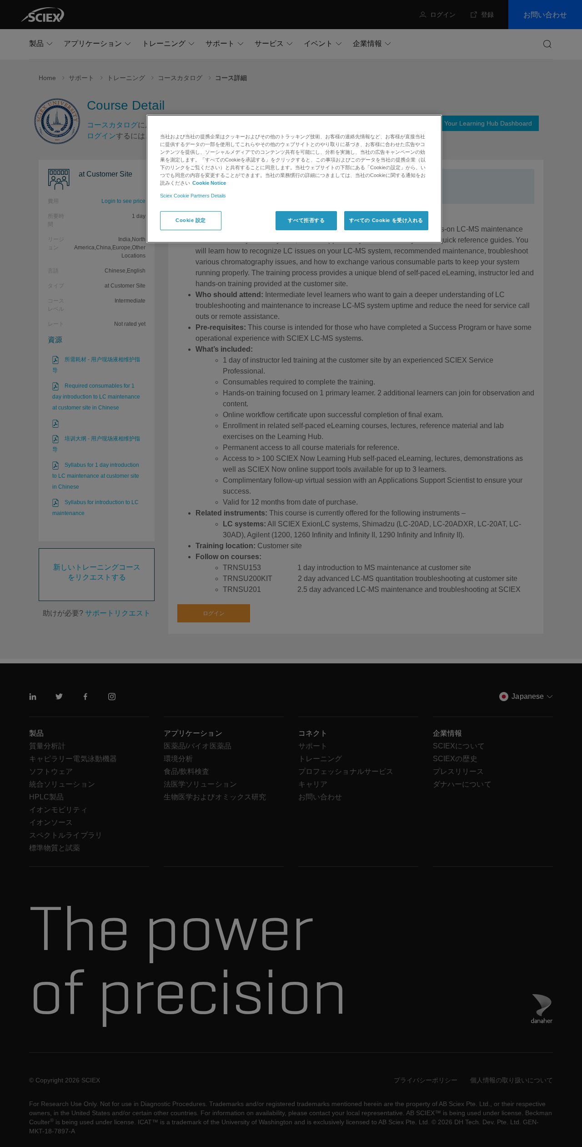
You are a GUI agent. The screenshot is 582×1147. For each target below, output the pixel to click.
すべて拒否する (306, 220)
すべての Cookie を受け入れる (386, 220)
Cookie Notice (209, 183)
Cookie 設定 (191, 220)
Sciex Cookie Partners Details (193, 195)
